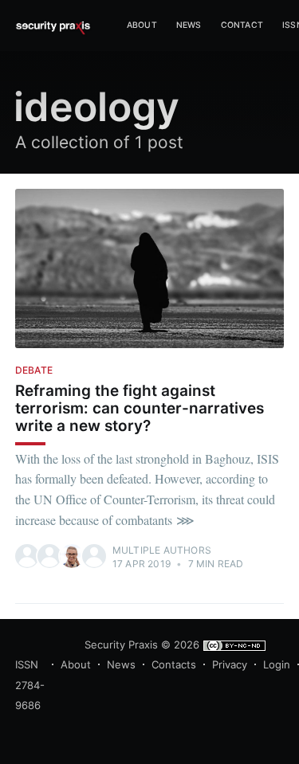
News (189, 25)
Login (276, 664)
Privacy (229, 664)
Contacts (173, 664)
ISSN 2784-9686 (30, 684)
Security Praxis (121, 644)
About (76, 664)
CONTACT (242, 25)
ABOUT (142, 25)
